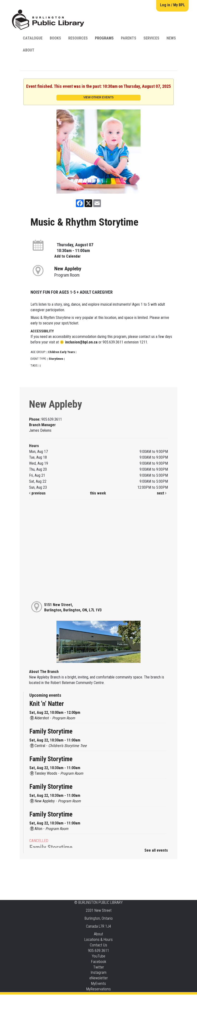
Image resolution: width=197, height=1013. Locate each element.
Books (55, 38)
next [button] (161, 493)
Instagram (98, 972)
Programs (104, 38)
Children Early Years (61, 352)
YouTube (98, 956)
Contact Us (98, 945)
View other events (98, 97)
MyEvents (98, 983)
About (28, 50)
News (171, 38)
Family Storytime (51, 731)
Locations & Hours (98, 939)
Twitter (98, 967)
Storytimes (56, 359)
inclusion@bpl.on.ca (81, 342)
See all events (156, 850)
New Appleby (67, 269)
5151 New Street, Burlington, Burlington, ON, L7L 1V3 (73, 607)
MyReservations (98, 989)
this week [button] (98, 493)
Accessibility (108, 999)
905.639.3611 (98, 950)
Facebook (98, 961)
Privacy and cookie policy (79, 999)
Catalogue (33, 38)
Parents (128, 38)
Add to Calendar (67, 256)
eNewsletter (98, 978)
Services (151, 38)
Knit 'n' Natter (46, 704)
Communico (128, 999)
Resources (78, 38)
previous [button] (38, 493)
